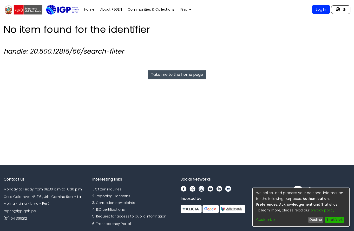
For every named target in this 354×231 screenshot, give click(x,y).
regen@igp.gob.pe (20, 211)
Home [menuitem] (89, 9)
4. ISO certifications (108, 209)
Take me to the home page (177, 74)
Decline (315, 219)
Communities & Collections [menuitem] (151, 9)
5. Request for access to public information (129, 216)
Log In (321, 9)
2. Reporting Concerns (111, 196)
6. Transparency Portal (111, 223)
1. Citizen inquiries (106, 189)
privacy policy (322, 210)
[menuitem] (185, 9)
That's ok (334, 219)
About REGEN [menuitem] (111, 9)
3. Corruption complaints (113, 202)
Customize (265, 219)
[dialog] (301, 207)
